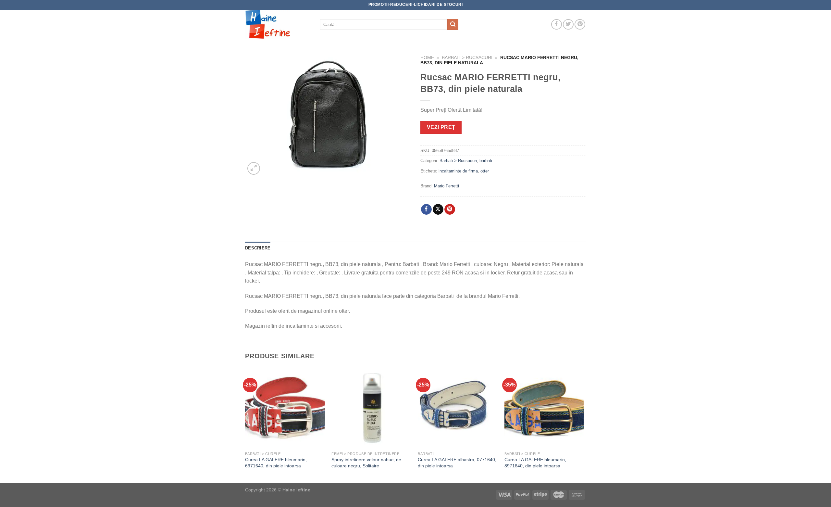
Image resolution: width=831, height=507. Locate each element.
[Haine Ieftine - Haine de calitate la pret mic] (277, 24)
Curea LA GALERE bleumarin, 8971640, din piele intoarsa (535, 462)
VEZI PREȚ (441, 127)
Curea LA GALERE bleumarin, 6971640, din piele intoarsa (276, 462)
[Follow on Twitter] (568, 24)
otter (484, 171)
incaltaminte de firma (458, 171)
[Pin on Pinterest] (449, 209)
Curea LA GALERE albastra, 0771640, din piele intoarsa (457, 462)
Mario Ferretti (446, 186)
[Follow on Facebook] (556, 24)
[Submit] (452, 24)
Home (427, 57)
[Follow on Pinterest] (580, 24)
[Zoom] (253, 168)
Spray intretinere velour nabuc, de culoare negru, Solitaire (366, 462)
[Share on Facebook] (426, 209)
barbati (485, 160)
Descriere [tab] (257, 248)
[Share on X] (438, 209)
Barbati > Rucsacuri (467, 57)
